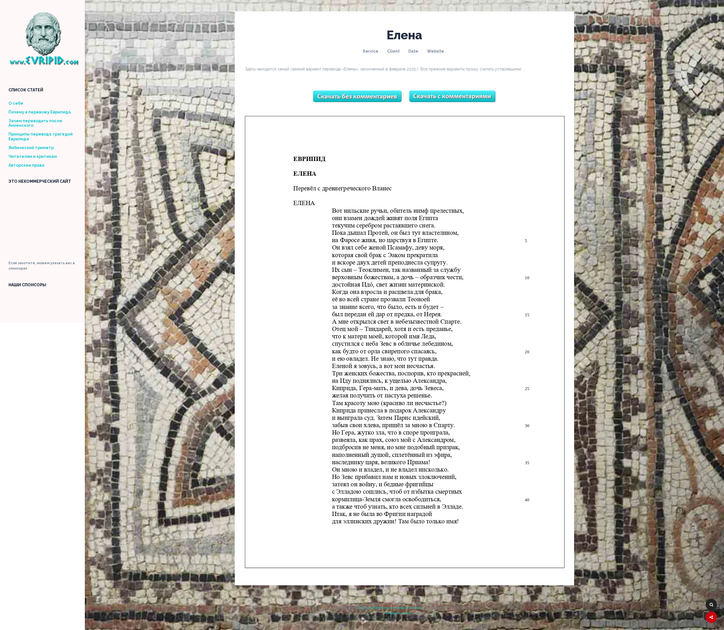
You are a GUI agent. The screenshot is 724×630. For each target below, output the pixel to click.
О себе (15, 103)
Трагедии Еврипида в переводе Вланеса (390, 608)
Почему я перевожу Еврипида (39, 112)
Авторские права (26, 165)
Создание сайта (397, 613)
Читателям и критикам (32, 156)
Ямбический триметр (31, 147)
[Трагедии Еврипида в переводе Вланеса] (43, 63)
